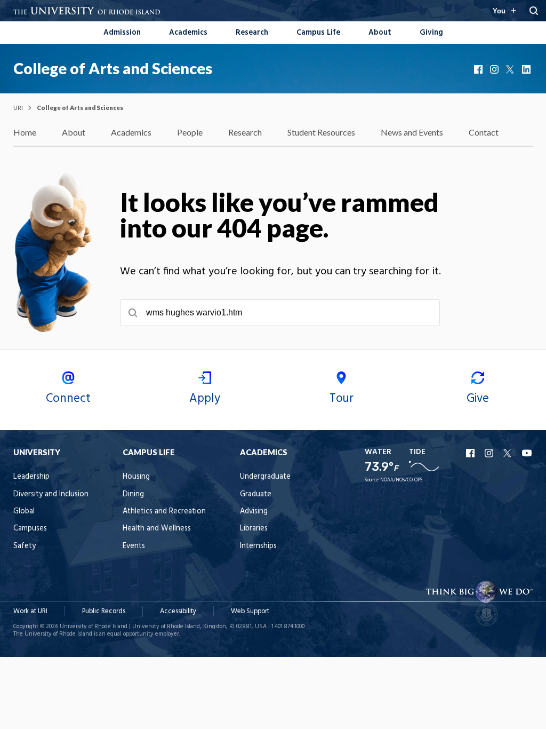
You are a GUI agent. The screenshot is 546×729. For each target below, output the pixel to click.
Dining (133, 494)
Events (134, 546)
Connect (68, 398)
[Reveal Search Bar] (533, 10)
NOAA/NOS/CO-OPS (401, 480)
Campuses (30, 528)
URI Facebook (471, 453)
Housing (136, 477)
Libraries (254, 528)
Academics (188, 33)
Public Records (103, 611)
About (379, 33)
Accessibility (178, 611)
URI (18, 107)
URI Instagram (490, 453)
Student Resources (321, 132)
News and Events (412, 132)
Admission (122, 33)
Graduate (255, 494)
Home (24, 132)
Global (24, 511)
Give (478, 398)
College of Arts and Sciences (112, 68)
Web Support (250, 611)
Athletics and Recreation (164, 511)
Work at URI (30, 611)
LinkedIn (527, 69)
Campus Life (318, 33)
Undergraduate (265, 477)
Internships (258, 546)
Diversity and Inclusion (51, 494)
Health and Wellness (157, 528)
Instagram (495, 69)
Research (252, 33)
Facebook (479, 69)
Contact (484, 132)
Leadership (31, 477)
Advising (254, 511)
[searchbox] (280, 312)
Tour (342, 398)
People (190, 132)
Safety (24, 546)
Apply (204, 398)
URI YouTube (527, 453)
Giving (431, 33)
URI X (508, 453)
